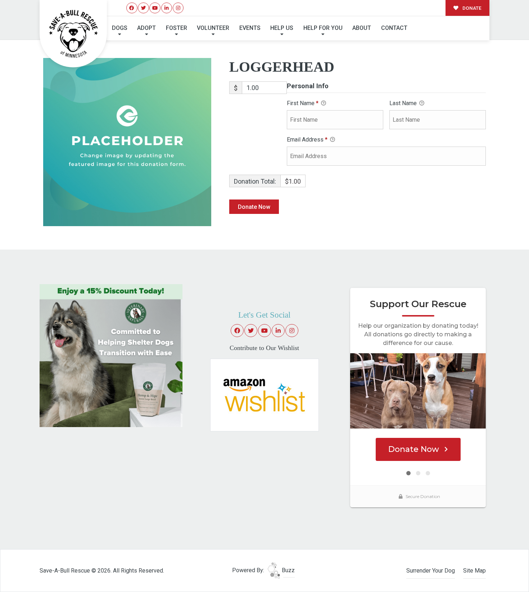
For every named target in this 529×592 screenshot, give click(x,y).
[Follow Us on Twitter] (143, 8)
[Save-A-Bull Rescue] (73, 34)
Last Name (403, 103)
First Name (302, 103)
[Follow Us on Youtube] (154, 8)
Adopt (146, 27)
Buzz (287, 570)
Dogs (119, 27)
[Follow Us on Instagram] (178, 8)
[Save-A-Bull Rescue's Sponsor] (111, 355)
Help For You (323, 27)
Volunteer (213, 27)
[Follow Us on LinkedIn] (166, 8)
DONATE (471, 8)
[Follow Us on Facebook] (131, 8)
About (361, 27)
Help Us (281, 27)
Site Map (474, 570)
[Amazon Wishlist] (264, 394)
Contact (394, 27)
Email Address (307, 139)
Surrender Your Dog (430, 570)
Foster (176, 27)
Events (250, 27)
